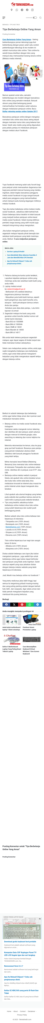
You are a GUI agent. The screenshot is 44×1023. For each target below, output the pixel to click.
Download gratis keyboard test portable (20, 942)
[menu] (5, 17)
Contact (23, 1011)
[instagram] (32, 10)
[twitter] (14, 605)
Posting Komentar (8, 34)
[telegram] (22, 10)
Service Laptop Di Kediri (15, 252)
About (15, 1011)
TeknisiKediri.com (25, 1019)
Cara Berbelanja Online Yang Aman (16, 39)
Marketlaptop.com (13, 527)
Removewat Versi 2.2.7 (13, 966)
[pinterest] (22, 605)
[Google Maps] (11, 10)
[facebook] (27, 10)
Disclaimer (31, 1011)
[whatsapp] (16, 10)
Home (9, 1011)
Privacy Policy (22, 1015)
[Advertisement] (22, 158)
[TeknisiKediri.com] (22, 4)
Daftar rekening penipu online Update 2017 (19, 111)
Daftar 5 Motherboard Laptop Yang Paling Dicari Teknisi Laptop (11, 649)
